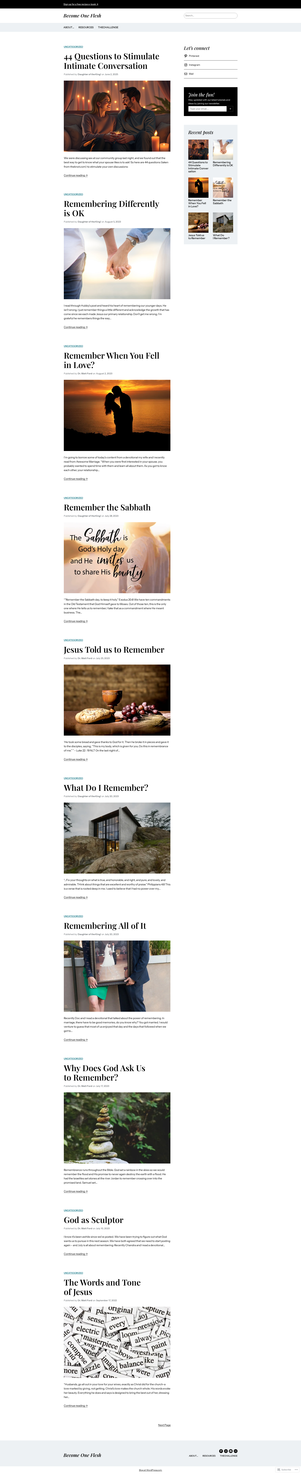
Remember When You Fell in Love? (111, 359)
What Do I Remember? (106, 787)
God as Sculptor (93, 1219)
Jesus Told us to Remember (114, 649)
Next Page (164, 1425)
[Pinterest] (221, 1451)
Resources (86, 27)
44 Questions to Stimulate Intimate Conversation (111, 60)
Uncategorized (73, 46)
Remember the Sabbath (107, 507)
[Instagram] (226, 1451)
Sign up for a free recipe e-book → (80, 4)
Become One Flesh (82, 15)
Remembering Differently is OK (111, 208)
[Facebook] (231, 1451)
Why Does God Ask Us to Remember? (104, 1072)
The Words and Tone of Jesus (102, 1286)
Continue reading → (76, 176)
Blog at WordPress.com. (150, 1470)
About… (68, 27)
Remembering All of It (105, 925)
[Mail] (236, 1451)
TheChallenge (108, 27)
